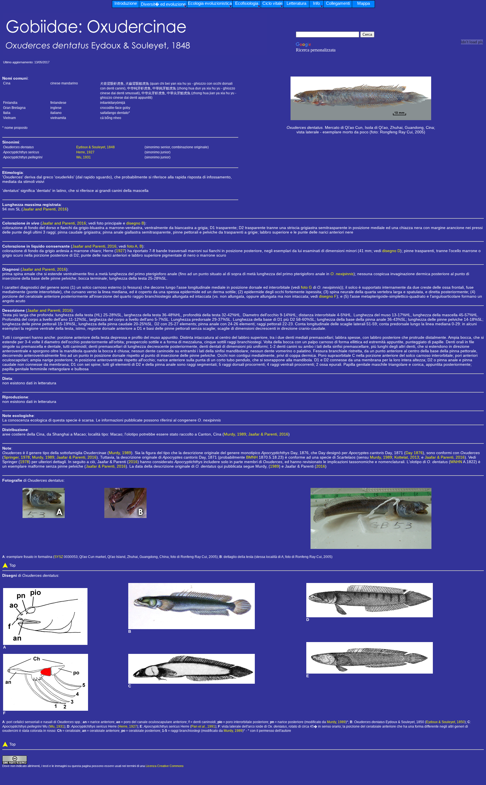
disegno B (135, 223)
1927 (120, 250)
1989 (274, 466)
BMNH (252, 457)
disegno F (328, 296)
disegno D (391, 250)
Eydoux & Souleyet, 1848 (95, 147)
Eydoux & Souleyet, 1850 (445, 722)
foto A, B (134, 246)
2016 (133, 461)
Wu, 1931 (83, 157)
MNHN (456, 461)
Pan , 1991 (203, 726)
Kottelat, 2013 (406, 457)
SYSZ (58, 557)
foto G (306, 287)
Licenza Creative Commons (165, 766)
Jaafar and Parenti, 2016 (45, 209)
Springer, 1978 (17, 457)
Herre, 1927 (85, 152)
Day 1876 (414, 452)
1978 (24, 461)
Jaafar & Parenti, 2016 (268, 434)
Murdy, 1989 (235, 434)
